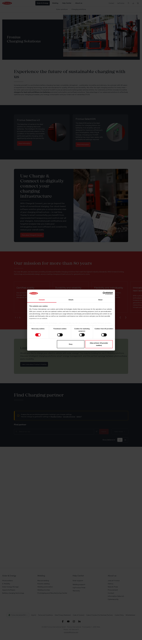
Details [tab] (71, 299)
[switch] (60, 334)
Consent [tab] (42, 299)
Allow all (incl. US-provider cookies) (99, 344)
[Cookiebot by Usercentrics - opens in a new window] (104, 293)
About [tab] (100, 299)
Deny (70, 344)
